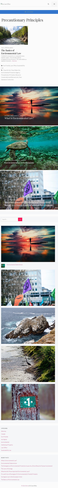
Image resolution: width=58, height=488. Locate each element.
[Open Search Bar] (48, 4)
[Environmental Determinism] (29, 169)
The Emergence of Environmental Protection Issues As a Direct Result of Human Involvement (26, 466)
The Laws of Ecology (6, 469)
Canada (3, 434)
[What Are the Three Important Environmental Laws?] (28, 381)
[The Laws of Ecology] (28, 343)
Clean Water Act (15, 70)
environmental (5, 442)
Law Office (14, 65)
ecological (4, 439)
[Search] (20, 219)
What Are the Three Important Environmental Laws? (15, 471)
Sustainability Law (6, 450)
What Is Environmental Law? (9, 460)
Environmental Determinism (15, 264)
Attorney (3, 431)
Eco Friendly (6, 65)
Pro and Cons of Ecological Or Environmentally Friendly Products (19, 474)
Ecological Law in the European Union (11, 477)
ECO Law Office (33, 485)
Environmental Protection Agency (10, 72)
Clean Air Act (6, 70)
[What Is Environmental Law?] (29, 124)
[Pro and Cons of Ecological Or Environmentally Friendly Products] (28, 419)
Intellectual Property (7, 445)
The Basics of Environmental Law (11, 52)
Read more (14, 61)
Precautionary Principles (8, 75)
